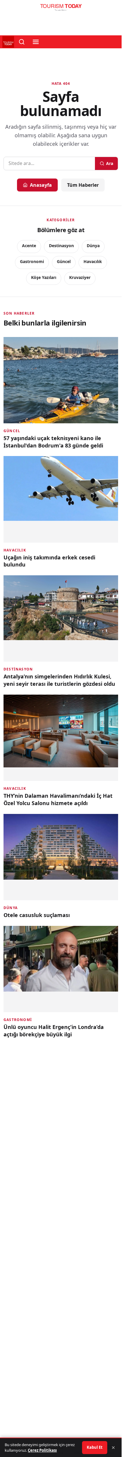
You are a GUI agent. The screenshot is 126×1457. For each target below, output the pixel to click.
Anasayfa (41, 185)
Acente (29, 245)
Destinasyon (61, 245)
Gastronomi (32, 261)
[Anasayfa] (60, 8)
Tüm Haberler (83, 185)
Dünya (93, 245)
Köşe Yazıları (43, 277)
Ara (109, 163)
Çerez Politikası (42, 1450)
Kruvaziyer (80, 277)
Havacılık (93, 261)
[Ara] (21, 41)
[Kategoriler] (35, 41)
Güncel (64, 261)
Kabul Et (95, 1447)
